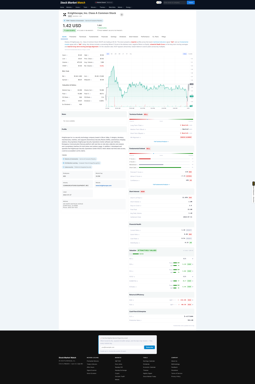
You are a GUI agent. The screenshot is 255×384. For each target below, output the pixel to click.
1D (108, 54)
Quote (64, 36)
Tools (85, 7)
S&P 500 (118, 361)
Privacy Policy (175, 376)
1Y (123, 54)
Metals (120, 7)
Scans (78, 7)
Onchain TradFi (120, 376)
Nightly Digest (147, 373)
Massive (67, 364)
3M (119, 54)
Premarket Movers (93, 361)
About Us (174, 361)
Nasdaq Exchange (121, 370)
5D (111, 54)
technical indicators (159, 42)
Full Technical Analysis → (161, 141)
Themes (102, 7)
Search (191, 2)
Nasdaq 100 (119, 367)
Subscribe (149, 347)
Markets (69, 7)
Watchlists (112, 7)
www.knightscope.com (104, 185)
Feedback (174, 367)
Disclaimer (174, 370)
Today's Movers (92, 364)
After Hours (90, 367)
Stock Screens (91, 373)
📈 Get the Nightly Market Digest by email (114, 338)
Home (62, 7)
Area (185, 54)
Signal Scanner (92, 370)
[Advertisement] (160, 18)
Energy (128, 7)
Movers (93, 7)
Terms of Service (176, 373)
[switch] (159, 2)
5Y (127, 54)
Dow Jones (118, 364)
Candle (190, 54)
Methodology (175, 364)
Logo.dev (80, 364)
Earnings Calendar (149, 361)
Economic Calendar (149, 367)
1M (115, 54)
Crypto (117, 373)
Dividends (146, 364)
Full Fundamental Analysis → (161, 184)
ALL (131, 54)
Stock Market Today (149, 376)
